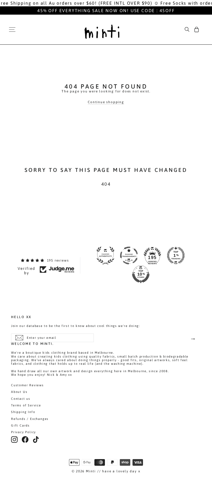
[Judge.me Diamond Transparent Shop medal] (129, 255)
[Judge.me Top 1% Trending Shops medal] (176, 255)
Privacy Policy (23, 432)
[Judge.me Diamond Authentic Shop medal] (105, 255)
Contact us (20, 398)
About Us (19, 391)
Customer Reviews (27, 385)
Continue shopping (106, 102)
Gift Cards (20, 425)
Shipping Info (23, 412)
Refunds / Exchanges (30, 418)
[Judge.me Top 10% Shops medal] (141, 274)
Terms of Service (26, 405)
